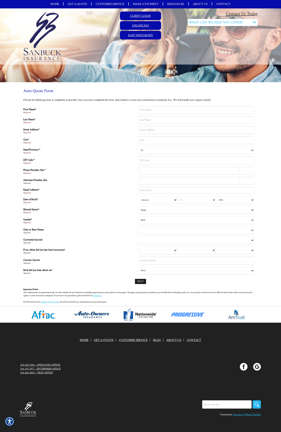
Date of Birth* (30, 199)
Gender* (27, 219)
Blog (157, 340)
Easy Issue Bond (140, 35)
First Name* (29, 109)
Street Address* (31, 129)
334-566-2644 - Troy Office (36, 372)
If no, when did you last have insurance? (44, 250)
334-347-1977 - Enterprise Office (40, 369)
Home (84, 340)
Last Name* (29, 119)
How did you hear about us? (37, 270)
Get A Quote (103, 340)
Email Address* (31, 190)
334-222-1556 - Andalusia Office (40, 365)
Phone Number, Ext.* (34, 170)
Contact (194, 340)
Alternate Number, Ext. (35, 180)
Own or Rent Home (33, 229)
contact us (97, 295)
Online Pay (140, 25)
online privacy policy (50, 301)
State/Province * (31, 149)
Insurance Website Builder (247, 414)
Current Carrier (31, 260)
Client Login (140, 16)
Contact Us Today (242, 14)
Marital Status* (31, 209)
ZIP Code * (29, 160)
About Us (173, 340)
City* (26, 139)
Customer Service (133, 340)
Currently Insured (32, 239)
